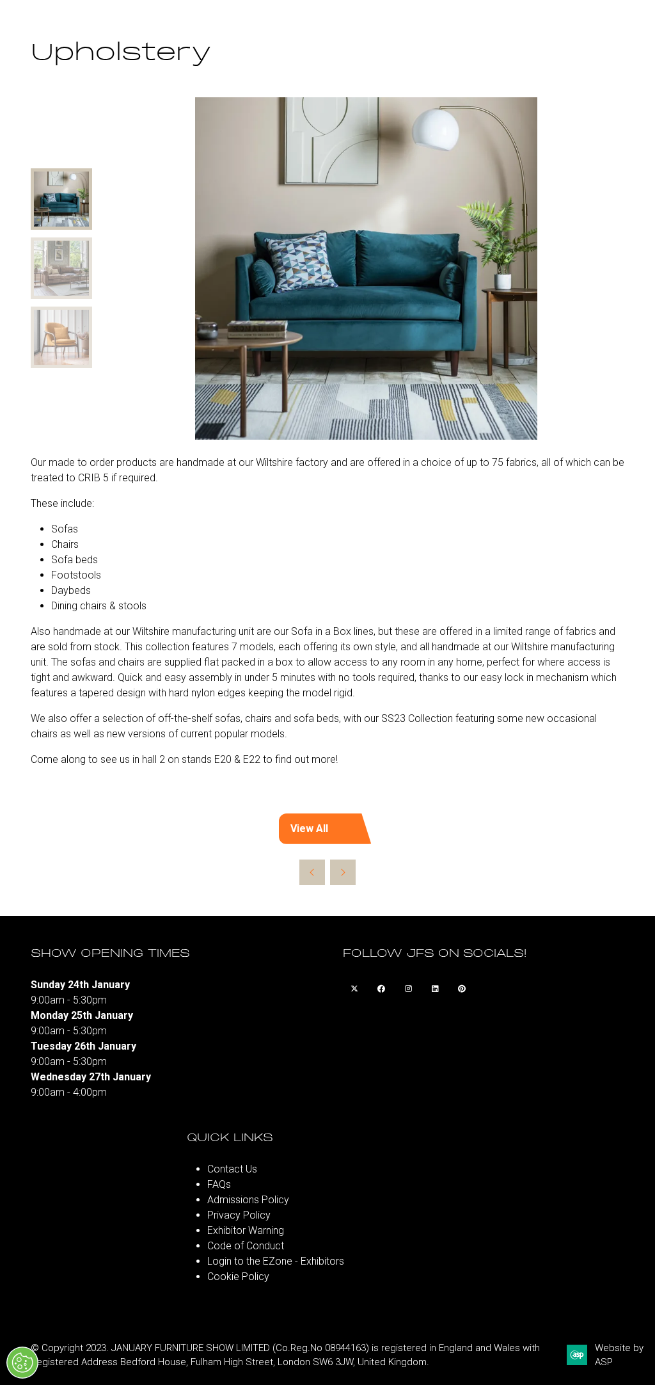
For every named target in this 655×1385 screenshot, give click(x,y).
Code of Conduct (245, 1246)
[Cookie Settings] (22, 1363)
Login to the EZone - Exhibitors (275, 1261)
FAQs (219, 1184)
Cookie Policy (238, 1276)
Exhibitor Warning (245, 1230)
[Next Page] (343, 872)
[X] (354, 988)
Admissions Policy (248, 1200)
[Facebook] (381, 988)
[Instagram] (408, 988)
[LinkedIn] (434, 988)
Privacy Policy (239, 1215)
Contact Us (232, 1169)
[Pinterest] (461, 988)
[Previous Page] (312, 872)
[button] (327, 828)
